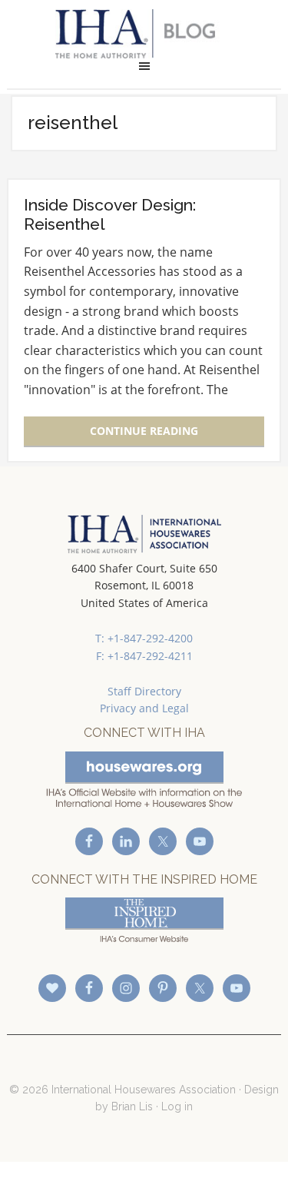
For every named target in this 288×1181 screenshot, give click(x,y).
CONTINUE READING (144, 430)
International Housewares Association (143, 33)
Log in (177, 1106)
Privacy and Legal (144, 708)
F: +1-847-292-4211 (144, 656)
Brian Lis (132, 1106)
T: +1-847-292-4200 (144, 638)
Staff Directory (144, 691)
